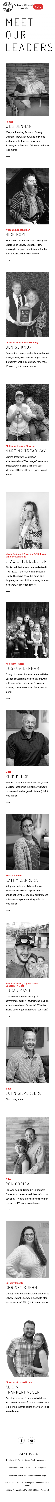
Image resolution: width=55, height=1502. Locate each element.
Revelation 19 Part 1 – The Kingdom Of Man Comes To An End (27, 1483)
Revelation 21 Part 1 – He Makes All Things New (27, 1468)
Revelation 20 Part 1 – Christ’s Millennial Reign (27, 1475)
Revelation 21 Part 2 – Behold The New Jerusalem (26, 1460)
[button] (50, 6)
